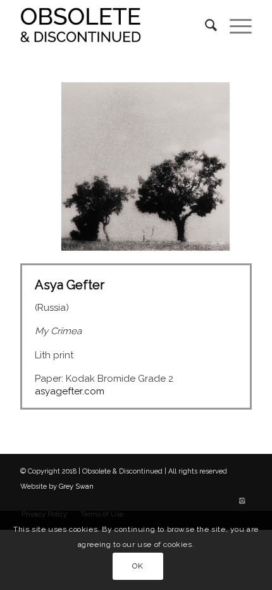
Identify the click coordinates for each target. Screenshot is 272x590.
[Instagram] (242, 501)
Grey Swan (76, 486)
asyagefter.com (69, 391)
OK (137, 566)
